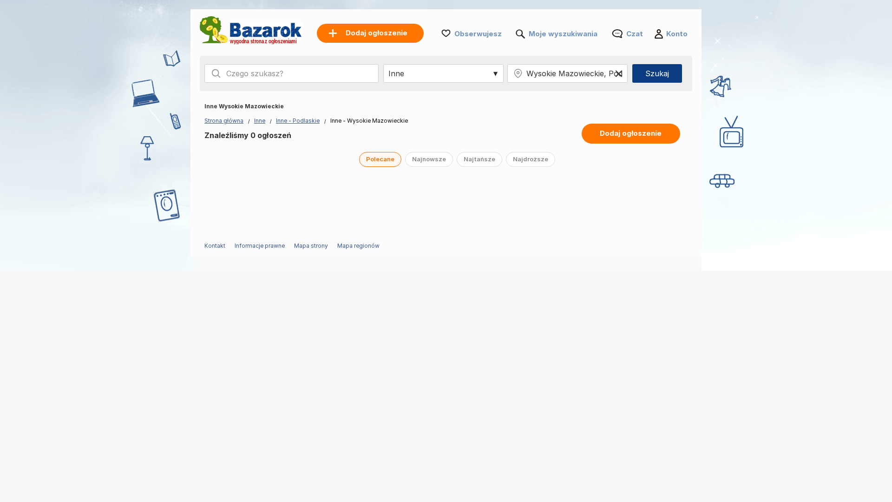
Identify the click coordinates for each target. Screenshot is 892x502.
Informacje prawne (260, 245)
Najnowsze (429, 159)
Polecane (380, 159)
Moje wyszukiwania (563, 33)
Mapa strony (311, 245)
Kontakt (214, 245)
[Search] (216, 73)
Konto (677, 33)
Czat (634, 33)
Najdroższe (530, 159)
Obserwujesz (478, 33)
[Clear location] (618, 73)
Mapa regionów (358, 245)
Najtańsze (479, 159)
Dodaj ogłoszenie (631, 133)
